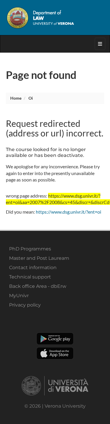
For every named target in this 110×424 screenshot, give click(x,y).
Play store (55, 339)
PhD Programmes (30, 249)
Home (15, 98)
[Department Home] (55, 17)
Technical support (30, 277)
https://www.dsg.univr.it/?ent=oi (68, 211)
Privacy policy (25, 305)
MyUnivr (19, 295)
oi (30, 98)
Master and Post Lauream (39, 258)
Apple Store (55, 353)
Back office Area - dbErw (37, 286)
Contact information (33, 267)
